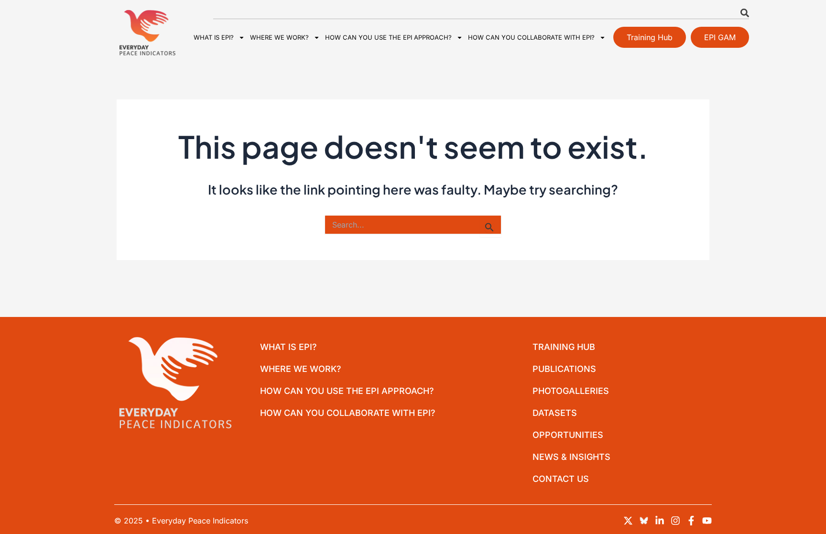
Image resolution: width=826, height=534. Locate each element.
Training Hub (564, 347)
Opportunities (568, 435)
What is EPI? (214, 37)
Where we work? (279, 37)
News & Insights (571, 457)
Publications (564, 369)
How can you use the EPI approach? (388, 37)
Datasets (555, 413)
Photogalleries (571, 391)
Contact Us (561, 479)
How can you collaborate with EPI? (531, 37)
